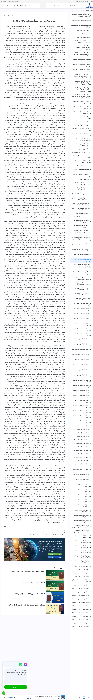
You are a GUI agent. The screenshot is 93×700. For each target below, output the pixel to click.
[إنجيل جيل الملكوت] (88, 5)
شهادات (30, 5)
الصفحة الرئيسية (71, 5)
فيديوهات (56, 5)
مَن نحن (8, 5)
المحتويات (61, 15)
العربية (2, 1)
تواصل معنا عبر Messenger (16, 687)
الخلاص (63, 419)
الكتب (62, 5)
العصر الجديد (23, 5)
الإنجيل (37, 5)
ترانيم (50, 5)
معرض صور (15, 5)
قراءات (43, 5)
